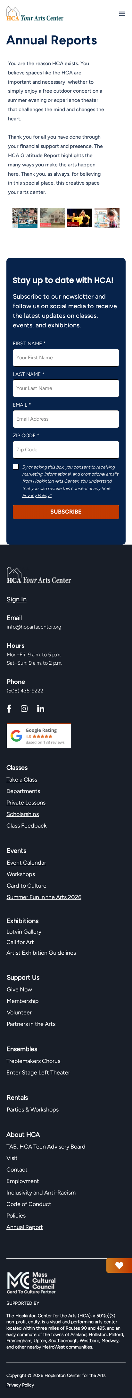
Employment (22, 1181)
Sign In (17, 599)
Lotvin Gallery (23, 931)
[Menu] (122, 14)
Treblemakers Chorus (33, 1061)
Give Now (19, 989)
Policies (16, 1215)
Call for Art (20, 942)
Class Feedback (26, 825)
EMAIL (20, 405)
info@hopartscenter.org (34, 627)
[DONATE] (119, 1265)
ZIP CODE (24, 435)
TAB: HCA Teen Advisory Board (46, 1146)
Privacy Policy (20, 1385)
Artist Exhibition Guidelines (41, 952)
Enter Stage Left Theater (38, 1072)
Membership (23, 1001)
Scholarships (22, 814)
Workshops (21, 874)
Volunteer (19, 1012)
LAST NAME (27, 374)
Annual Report (24, 1227)
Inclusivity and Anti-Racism (41, 1192)
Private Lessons (25, 802)
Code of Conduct (28, 1204)
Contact (17, 1169)
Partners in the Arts (31, 1023)
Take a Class (21, 779)
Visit (12, 1158)
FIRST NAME (27, 343)
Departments (23, 791)
